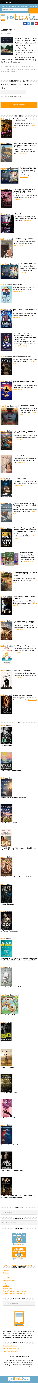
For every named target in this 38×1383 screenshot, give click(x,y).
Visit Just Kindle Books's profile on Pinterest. (19, 1265)
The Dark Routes (20, 478)
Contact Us (6, 1270)
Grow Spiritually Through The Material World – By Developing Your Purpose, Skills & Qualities (25, 529)
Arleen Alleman (14, 68)
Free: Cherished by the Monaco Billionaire (24, 597)
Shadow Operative (7, 904)
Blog (4, 1283)
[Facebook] (25, 23)
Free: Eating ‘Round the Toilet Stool (13, 987)
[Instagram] (32, 23)
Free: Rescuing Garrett (9, 823)
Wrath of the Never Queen (10, 1118)
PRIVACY (6, 1286)
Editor (16, 33)
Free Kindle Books (8, 1288)
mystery (34, 69)
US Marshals (12, 71)
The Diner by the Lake (28, 263)
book (21, 68)
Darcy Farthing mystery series (11, 69)
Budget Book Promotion (10, 1351)
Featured (12, 66)
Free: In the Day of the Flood (11, 770)
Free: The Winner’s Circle (22, 356)
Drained (18, 214)
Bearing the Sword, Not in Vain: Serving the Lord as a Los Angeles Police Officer (18, 1196)
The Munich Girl (19, 456)
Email (4, 88)
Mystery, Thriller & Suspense (25, 66)
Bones (3, 1042)
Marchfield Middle (26, 552)
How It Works (7, 1278)
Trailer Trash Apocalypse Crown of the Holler (17, 877)
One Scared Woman (27, 405)
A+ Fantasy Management (9, 931)
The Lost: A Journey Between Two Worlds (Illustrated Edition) (25, 622)
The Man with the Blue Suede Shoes (23, 382)
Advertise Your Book (9, 1280)
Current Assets (8, 30)
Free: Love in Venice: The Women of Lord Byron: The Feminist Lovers (25, 573)
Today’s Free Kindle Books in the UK (14, 1293)
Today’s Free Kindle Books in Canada (14, 1291)
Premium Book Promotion (11, 1348)
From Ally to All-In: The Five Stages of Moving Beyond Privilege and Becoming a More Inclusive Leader (25, 336)
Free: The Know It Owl (8, 1015)
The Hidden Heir (6, 745)
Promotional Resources (10, 1346)
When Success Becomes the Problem (14, 797)
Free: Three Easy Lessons (23, 239)
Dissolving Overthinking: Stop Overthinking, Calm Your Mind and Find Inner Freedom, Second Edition (19, 959)
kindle (28, 69)
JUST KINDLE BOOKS (19, 17)
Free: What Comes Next (22, 670)
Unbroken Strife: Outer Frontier (12, 1145)
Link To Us (6, 1275)
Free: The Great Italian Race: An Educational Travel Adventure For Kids (25, 145)
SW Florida (4, 71)
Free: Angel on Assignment (24, 646)
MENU (8, 3)
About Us (6, 1273)
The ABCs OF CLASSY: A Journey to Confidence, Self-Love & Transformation (18, 849)
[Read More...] (23, 153)
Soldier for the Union (8, 1067)
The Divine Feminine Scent (22, 695)
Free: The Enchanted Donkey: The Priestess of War (24, 432)
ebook (24, 69)
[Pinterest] (36, 23)
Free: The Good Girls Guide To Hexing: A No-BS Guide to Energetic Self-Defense (24, 191)
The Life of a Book (19, 285)
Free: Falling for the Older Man (12, 1170)
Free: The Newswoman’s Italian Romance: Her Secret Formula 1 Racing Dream (24, 505)
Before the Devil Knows (9, 1092)
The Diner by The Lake (28, 168)
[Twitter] (28, 23)
